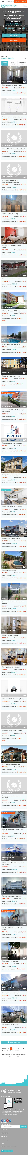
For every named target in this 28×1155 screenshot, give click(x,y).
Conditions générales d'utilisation (9, 1147)
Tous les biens (5, 63)
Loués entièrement (13, 63)
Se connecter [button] (9, 1)
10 (10, 1050)
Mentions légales (5, 1140)
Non (18, 1057)
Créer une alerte (14, 35)
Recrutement (4, 1136)
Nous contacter (5, 1133)
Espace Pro (4, 1129)
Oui (10, 1057)
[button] (14, 47)
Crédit (2, 1143)
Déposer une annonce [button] (20, 1)
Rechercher (14, 40)
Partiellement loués (22, 63)
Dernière (17, 1050)
